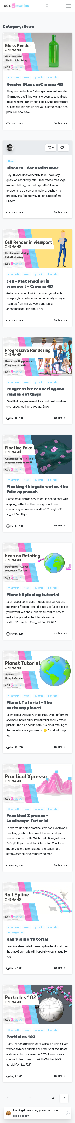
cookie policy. (21, 1115)
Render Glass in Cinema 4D (34, 84)
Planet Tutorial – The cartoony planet (29, 705)
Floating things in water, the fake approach (37, 489)
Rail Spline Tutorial (27, 939)
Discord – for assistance (32, 168)
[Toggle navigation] (68, 6)
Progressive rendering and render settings (35, 392)
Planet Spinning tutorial (32, 594)
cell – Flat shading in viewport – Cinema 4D (29, 284)
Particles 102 (20, 1036)
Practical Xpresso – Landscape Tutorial (27, 818)
